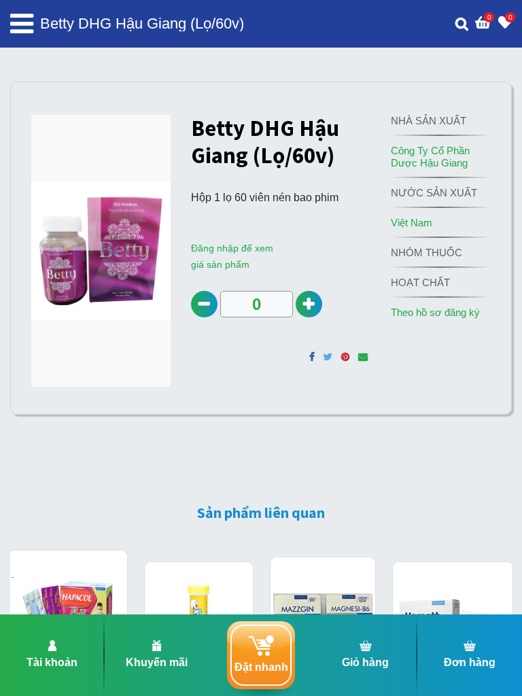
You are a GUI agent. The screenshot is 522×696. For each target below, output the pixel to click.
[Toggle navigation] (21, 23)
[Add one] (309, 304)
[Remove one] (204, 304)
